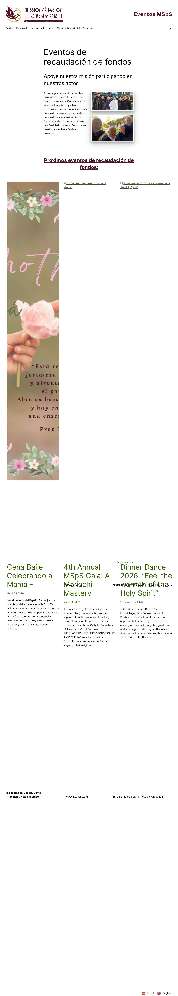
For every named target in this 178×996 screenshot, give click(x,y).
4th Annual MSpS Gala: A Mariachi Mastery (87, 580)
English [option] (167, 993)
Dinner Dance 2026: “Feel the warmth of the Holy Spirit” (146, 580)
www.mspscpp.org (77, 796)
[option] (164, 993)
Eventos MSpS (153, 14)
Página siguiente (125, 562)
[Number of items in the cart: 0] (169, 28)
